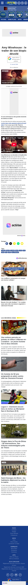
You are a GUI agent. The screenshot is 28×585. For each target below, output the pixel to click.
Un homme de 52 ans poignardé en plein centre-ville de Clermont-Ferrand (12, 376)
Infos (20, 19)
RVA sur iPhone (14, 557)
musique (3, 250)
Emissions (14, 550)
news (24, 250)
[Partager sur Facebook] (6, 244)
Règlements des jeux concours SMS (14, 567)
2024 (9, 252)
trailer (2, 252)
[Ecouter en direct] (19, 3)
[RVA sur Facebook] (7, 574)
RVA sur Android (14, 558)
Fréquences (14, 535)
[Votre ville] (15, 3)
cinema (7, 250)
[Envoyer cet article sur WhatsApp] (18, 244)
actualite (12, 250)
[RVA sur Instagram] (20, 574)
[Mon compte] (25, 3)
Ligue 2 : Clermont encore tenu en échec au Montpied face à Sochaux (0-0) (12, 409)
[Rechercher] (22, 3)
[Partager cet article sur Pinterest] (14, 244)
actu (6, 252)
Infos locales (14, 542)
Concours (14, 552)
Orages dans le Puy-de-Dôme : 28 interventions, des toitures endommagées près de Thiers (13, 444)
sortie (20, 250)
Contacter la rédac (14, 543)
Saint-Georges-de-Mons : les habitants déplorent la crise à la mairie (13, 480)
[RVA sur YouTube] (16, 574)
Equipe (14, 531)
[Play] (2, 13)
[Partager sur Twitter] (10, 244)
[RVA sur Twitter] (11, 574)
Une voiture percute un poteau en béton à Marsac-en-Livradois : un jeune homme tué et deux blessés (13, 340)
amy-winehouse (15, 252)
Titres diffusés (14, 533)
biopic (16, 250)
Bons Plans (12, 19)
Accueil (3, 19)
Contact (14, 530)
